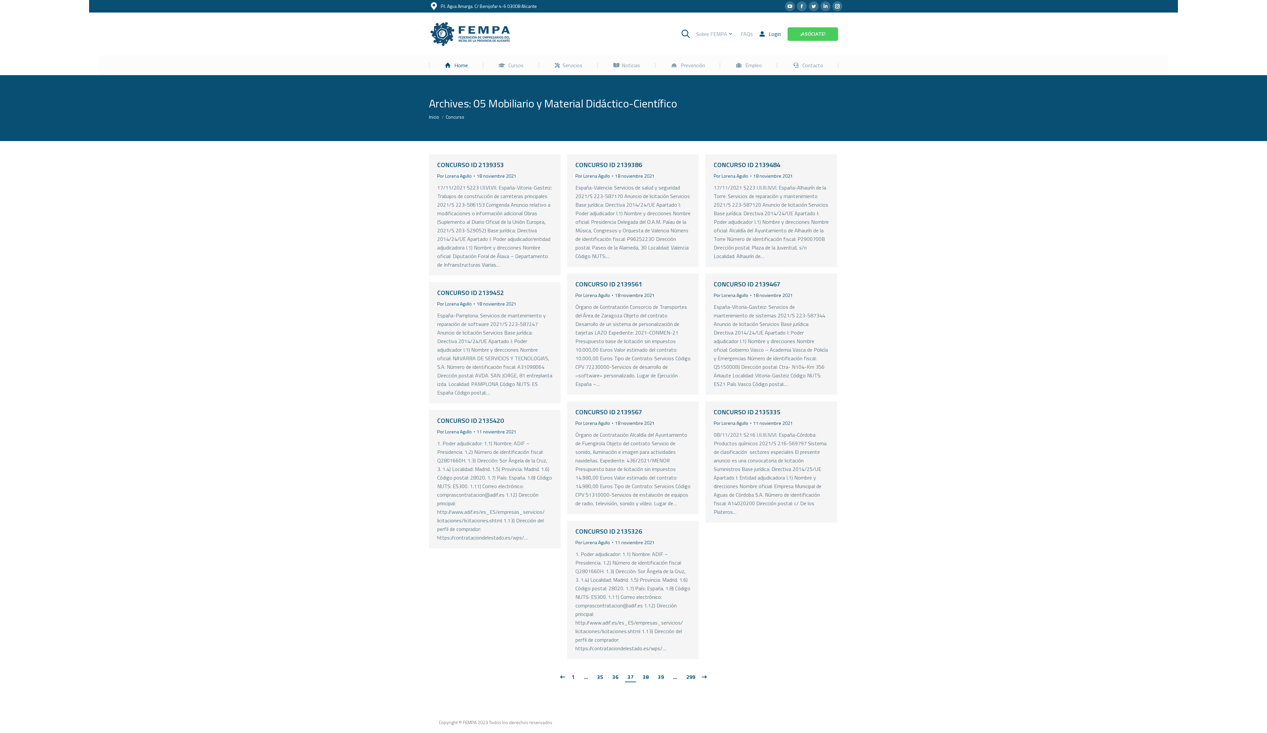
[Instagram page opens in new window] (837, 6)
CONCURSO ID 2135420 (470, 420)
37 (631, 677)
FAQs (747, 34)
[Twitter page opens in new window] (814, 6)
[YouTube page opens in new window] (790, 6)
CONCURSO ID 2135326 (608, 531)
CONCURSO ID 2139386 (608, 165)
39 (661, 677)
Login (775, 34)
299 (690, 677)
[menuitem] (456, 65)
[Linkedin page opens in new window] (825, 6)
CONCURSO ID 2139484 (747, 165)
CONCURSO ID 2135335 (747, 412)
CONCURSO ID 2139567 (608, 412)
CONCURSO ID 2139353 (470, 165)
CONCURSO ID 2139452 (470, 292)
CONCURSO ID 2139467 (747, 284)
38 (646, 677)
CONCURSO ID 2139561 (608, 284)
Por (454, 175)
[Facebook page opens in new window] (802, 6)
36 (615, 677)
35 (600, 677)
